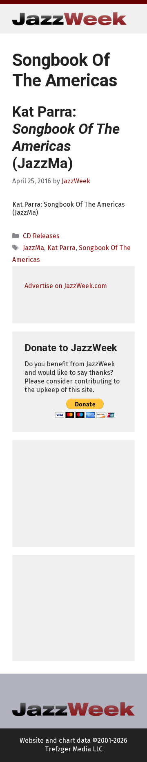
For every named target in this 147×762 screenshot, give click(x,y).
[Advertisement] (73, 493)
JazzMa (33, 248)
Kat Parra (61, 248)
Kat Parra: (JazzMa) (66, 138)
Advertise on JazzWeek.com (65, 286)
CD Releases (41, 236)
